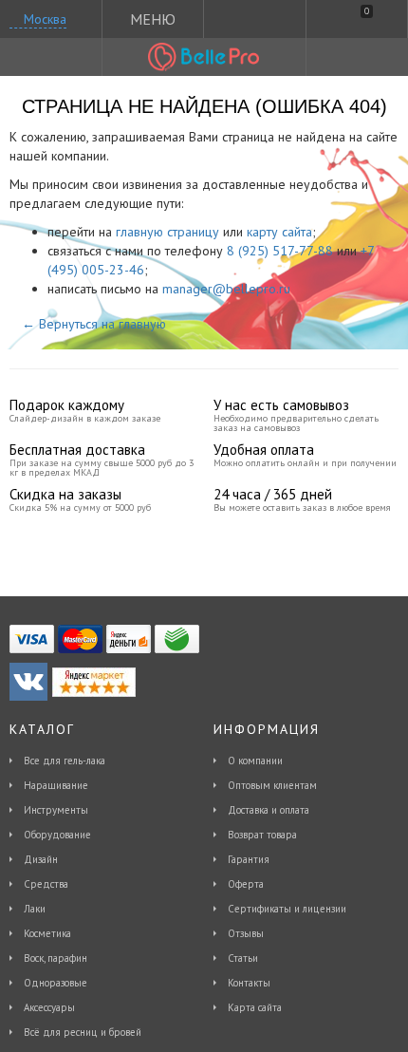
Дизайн (41, 859)
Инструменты (56, 810)
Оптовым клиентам (272, 785)
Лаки (35, 908)
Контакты (249, 982)
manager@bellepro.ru (226, 288)
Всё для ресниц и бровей (82, 1032)
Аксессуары (49, 1007)
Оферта (246, 884)
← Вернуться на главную (94, 323)
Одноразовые (55, 982)
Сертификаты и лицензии (287, 908)
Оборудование (57, 834)
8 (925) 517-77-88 (280, 250)
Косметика (47, 933)
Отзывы (246, 933)
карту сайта (279, 231)
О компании (255, 760)
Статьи (243, 958)
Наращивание (56, 785)
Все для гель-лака (64, 760)
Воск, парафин (55, 958)
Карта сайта (255, 1007)
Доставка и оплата (268, 810)
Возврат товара (262, 834)
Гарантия (248, 859)
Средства (46, 884)
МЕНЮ (153, 18)
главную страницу (167, 231)
